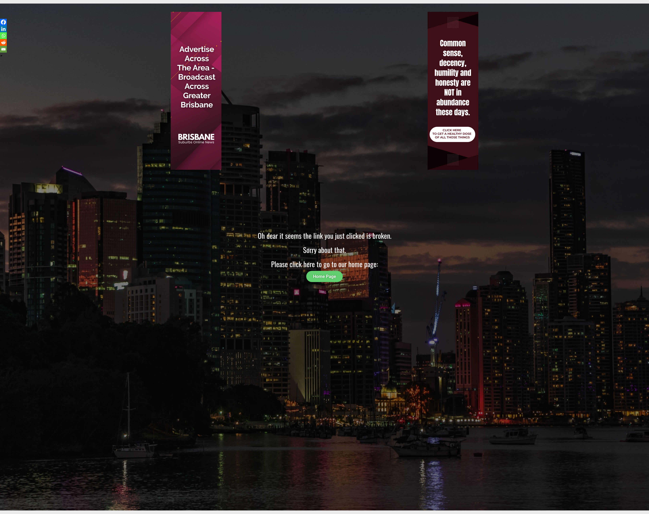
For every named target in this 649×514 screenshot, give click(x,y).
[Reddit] (3, 42)
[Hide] (1, 55)
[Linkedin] (3, 29)
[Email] (3, 49)
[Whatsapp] (3, 35)
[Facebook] (3, 22)
